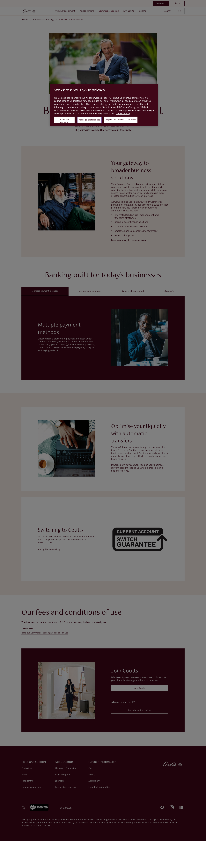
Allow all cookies (64, 121)
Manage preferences (89, 120)
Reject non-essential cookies (121, 120)
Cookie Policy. (123, 113)
